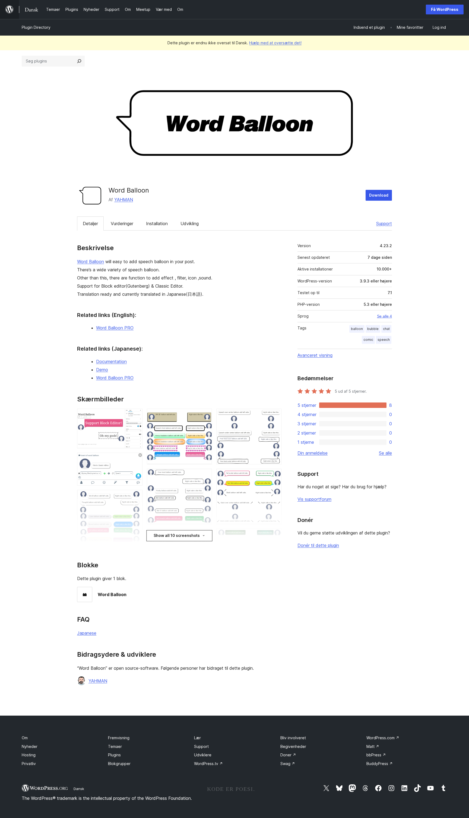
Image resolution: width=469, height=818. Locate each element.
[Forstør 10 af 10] (274, 536)
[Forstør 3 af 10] (135, 497)
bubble (373, 329)
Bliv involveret (293, 737)
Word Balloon (90, 261)
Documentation (111, 361)
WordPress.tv (208, 763)
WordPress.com (382, 737)
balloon (357, 329)
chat (386, 329)
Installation (157, 223)
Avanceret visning (314, 355)
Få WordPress (444, 9)
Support (384, 223)
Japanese (86, 633)
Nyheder (29, 746)
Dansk (79, 788)
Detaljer (90, 223)
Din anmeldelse (312, 453)
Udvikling (189, 223)
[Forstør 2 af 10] (135, 460)
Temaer (115, 746)
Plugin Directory (36, 27)
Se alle (385, 453)
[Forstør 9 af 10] (274, 476)
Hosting (29, 755)
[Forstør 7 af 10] (204, 536)
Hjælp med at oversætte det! (275, 42)
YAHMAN (123, 199)
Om (25, 737)
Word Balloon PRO (115, 328)
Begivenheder (293, 746)
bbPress (376, 755)
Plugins (114, 755)
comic (368, 340)
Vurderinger (122, 223)
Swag (287, 763)
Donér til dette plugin (318, 545)
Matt (372, 746)
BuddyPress (379, 763)
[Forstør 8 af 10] (274, 416)
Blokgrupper (119, 763)
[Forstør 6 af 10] (204, 476)
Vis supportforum (314, 499)
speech (384, 340)
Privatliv (29, 763)
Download (378, 195)
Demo (102, 369)
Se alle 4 (384, 316)
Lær (197, 737)
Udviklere (202, 755)
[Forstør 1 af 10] (135, 416)
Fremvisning (118, 737)
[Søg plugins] (79, 61)
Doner (288, 755)
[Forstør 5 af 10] (204, 416)
